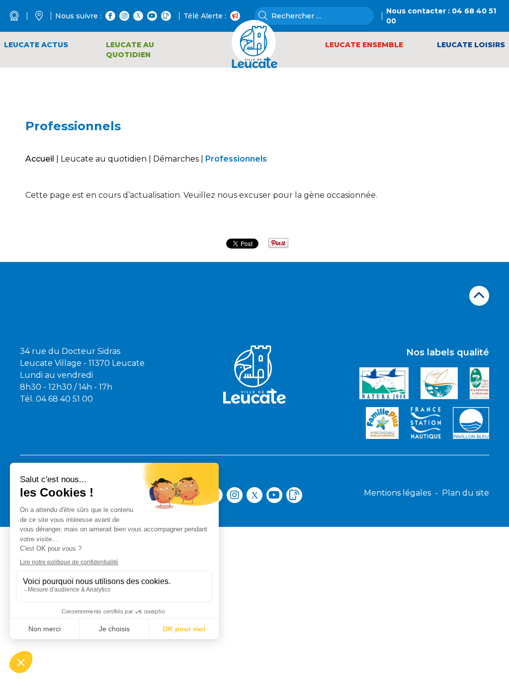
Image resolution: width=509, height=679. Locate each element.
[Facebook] (110, 16)
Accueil (39, 159)
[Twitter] (138, 16)
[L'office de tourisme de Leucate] (20, 16)
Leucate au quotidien (104, 159)
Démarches (176, 159)
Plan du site (465, 493)
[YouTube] (152, 16)
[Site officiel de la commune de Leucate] (255, 44)
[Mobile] (166, 16)
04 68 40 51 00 (64, 399)
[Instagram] (124, 16)
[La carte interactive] (45, 16)
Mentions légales (397, 493)
